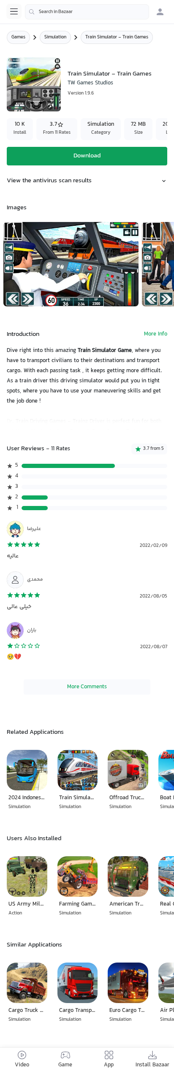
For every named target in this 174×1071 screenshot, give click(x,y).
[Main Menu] (14, 11)
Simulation (55, 37)
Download (87, 156)
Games (18, 37)
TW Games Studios (90, 83)
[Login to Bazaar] (160, 11)
